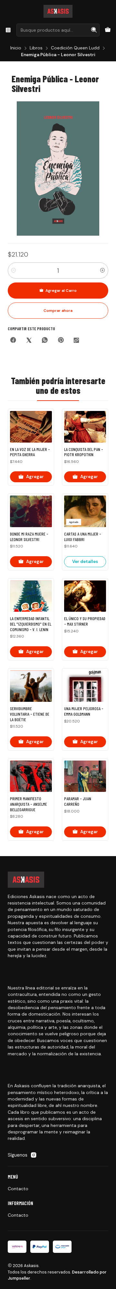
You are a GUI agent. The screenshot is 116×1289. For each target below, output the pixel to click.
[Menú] (8, 30)
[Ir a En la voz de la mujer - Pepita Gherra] (31, 427)
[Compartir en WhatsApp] (44, 341)
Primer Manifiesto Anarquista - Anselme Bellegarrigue (28, 804)
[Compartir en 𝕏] (29, 341)
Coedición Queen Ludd (75, 48)
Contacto (18, 1189)
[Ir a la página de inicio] (58, 11)
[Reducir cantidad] (13, 270)
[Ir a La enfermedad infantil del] (31, 596)
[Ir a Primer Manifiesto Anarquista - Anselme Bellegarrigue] (31, 776)
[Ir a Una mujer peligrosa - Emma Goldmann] (85, 686)
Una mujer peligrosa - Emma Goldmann (83, 711)
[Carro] (107, 30)
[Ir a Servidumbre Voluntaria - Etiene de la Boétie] (31, 686)
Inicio (15, 48)
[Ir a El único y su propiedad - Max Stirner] (85, 596)
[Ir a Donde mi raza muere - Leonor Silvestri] (31, 511)
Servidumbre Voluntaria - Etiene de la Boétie (29, 714)
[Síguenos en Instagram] (33, 1155)
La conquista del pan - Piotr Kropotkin (83, 452)
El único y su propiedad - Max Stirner (84, 621)
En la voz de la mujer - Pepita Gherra (30, 452)
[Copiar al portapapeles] (76, 341)
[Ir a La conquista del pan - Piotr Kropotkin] (85, 427)
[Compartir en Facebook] (13, 341)
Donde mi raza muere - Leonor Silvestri (29, 536)
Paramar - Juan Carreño (77, 801)
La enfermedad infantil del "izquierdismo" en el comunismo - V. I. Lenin (30, 624)
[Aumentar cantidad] (102, 270)
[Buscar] (94, 30)
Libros (36, 48)
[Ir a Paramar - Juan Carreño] (85, 776)
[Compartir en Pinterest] (60, 341)
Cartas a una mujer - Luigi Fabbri (82, 536)
